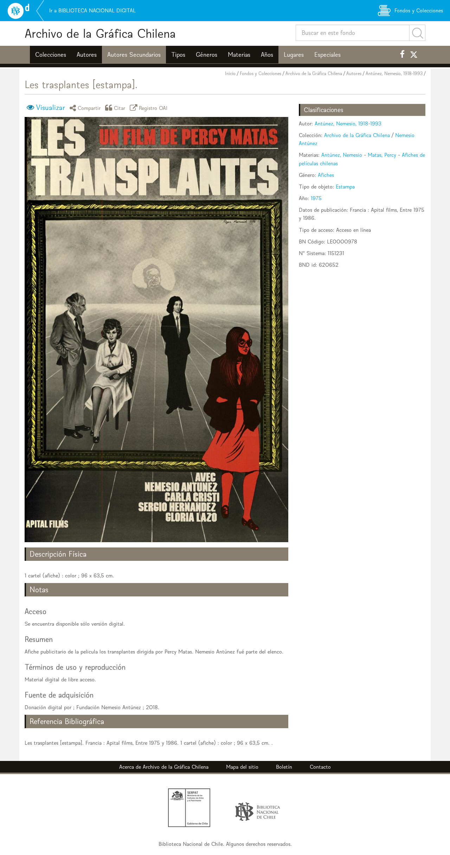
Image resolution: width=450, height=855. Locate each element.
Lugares (294, 54)
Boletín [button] (284, 766)
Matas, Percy (382, 154)
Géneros (206, 54)
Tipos (178, 54)
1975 (316, 198)
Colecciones (50, 54)
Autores (87, 54)
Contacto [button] (320, 766)
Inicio (230, 73)
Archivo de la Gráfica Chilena (100, 33)
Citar (120, 107)
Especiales (327, 54)
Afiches (326, 175)
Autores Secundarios (134, 54)
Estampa (345, 186)
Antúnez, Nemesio (341, 154)
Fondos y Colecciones (260, 73)
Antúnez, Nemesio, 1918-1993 (394, 73)
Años (267, 54)
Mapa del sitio (242, 766)
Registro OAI (153, 107)
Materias (239, 54)
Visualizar (50, 107)
